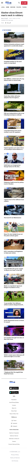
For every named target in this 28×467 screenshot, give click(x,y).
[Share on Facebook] (5, 23)
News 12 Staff (4, 18)
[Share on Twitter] (8, 23)
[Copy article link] (10, 23)
